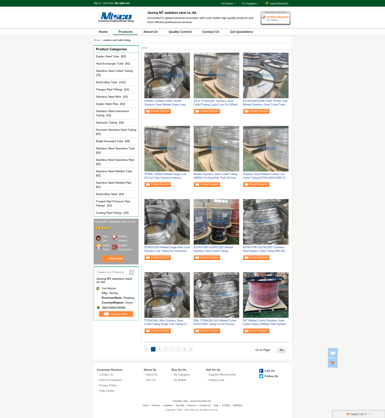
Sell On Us (213, 369)
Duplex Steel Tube (108, 56)
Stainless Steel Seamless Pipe (115, 159)
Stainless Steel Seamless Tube (115, 148)
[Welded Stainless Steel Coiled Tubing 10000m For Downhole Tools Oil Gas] (216, 148)
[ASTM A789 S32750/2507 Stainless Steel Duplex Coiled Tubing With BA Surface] (266, 221)
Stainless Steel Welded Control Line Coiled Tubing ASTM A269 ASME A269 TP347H (265, 177)
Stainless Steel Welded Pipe (113, 182)
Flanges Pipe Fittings (109, 89)
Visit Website (109, 288)
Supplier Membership (222, 374)
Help (216, 405)
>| (190, 349)
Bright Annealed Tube (110, 141)
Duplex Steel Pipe (107, 103)
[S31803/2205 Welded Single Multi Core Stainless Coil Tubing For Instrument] (167, 221)
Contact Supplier (160, 111)
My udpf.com (122, 3)
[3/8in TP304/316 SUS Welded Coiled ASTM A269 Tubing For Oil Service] (216, 295)
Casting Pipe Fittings (109, 212)
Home (103, 31)
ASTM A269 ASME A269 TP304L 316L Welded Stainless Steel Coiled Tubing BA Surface (265, 103)
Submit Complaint (110, 380)
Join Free (108, 3)
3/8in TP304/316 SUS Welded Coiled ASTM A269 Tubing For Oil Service (215, 322)
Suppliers (168, 405)
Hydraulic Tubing (107, 122)
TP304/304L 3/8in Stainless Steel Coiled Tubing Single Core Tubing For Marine (165, 323)
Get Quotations (241, 31)
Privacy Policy (108, 385)
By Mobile (180, 380)
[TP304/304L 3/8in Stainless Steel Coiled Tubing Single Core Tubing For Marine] (167, 295)
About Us (150, 31)
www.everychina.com (200, 401)
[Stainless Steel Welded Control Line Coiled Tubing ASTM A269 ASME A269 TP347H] (266, 148)
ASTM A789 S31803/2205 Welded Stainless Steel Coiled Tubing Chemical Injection (213, 250)
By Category (182, 374)
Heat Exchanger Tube (110, 63)
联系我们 (238, 405)
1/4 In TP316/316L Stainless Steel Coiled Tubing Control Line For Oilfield (215, 102)
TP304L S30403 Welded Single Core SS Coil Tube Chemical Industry (165, 176)
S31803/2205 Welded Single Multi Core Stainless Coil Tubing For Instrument (166, 249)
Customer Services (110, 369)
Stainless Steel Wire (109, 96)
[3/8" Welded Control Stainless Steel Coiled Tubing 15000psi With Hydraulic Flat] (266, 295)
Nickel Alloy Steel (107, 194)
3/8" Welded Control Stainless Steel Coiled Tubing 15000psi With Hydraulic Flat (265, 323)
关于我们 (226, 405)
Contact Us (210, 31)
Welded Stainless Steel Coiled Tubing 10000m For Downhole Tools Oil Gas (215, 176)
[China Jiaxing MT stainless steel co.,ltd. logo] (116, 23)
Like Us (269, 370)
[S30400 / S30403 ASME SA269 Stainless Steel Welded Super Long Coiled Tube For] (167, 75)
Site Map (180, 405)
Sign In (97, 3)
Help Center (106, 390)
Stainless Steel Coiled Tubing (114, 70)
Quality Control (180, 31)
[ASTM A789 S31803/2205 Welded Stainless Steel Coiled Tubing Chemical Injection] (216, 221)
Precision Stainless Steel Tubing (116, 129)
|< (147, 349)
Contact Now (115, 258)
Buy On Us (179, 369)
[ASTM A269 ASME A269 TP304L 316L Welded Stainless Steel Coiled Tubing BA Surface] (266, 75)
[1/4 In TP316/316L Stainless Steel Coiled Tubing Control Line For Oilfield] (216, 75)
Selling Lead (216, 380)
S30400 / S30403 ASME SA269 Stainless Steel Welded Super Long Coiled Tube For (164, 103)
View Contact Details (114, 307)
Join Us (150, 380)
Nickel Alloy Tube (107, 82)
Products (126, 31)
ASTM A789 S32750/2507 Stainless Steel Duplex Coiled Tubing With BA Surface (264, 250)
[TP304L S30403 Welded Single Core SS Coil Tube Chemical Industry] (167, 148)
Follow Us (271, 376)
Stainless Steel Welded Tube (114, 171)
